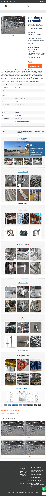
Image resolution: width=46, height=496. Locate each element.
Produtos (4, 11)
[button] (28, 6)
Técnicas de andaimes (34, 438)
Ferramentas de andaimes (11, 438)
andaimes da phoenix (5, 410)
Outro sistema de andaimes (12, 11)
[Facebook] (40, 1)
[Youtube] (44, 1)
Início (1, 11)
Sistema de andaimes (14, 410)
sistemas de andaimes (12, 457)
